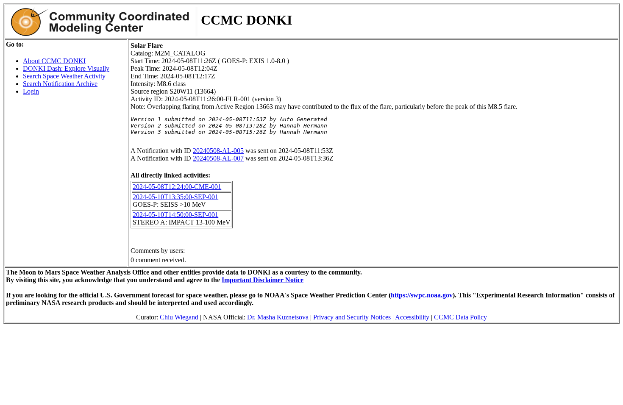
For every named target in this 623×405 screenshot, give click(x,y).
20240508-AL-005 (218, 150)
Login (31, 91)
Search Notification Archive (60, 83)
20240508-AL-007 (218, 158)
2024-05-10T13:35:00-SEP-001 (175, 196)
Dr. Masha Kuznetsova (278, 317)
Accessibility (412, 317)
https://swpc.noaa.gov (422, 295)
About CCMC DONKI (54, 60)
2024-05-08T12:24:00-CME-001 (177, 186)
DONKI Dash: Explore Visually (66, 68)
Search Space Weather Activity (64, 76)
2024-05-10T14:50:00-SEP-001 (175, 214)
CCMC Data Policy (460, 317)
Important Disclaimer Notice (262, 279)
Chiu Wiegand (179, 317)
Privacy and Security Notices (352, 317)
